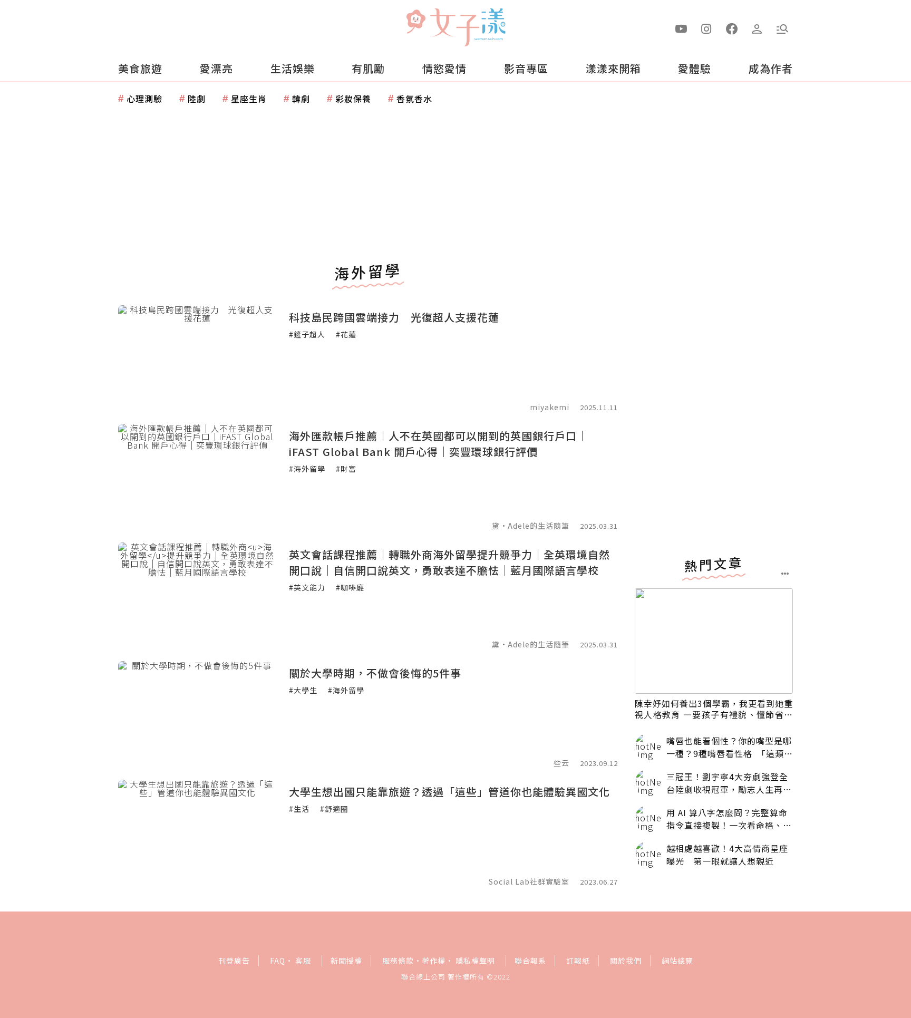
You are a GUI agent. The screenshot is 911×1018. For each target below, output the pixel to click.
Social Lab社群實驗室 (529, 881)
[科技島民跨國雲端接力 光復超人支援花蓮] (197, 358)
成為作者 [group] (771, 68)
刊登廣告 (234, 960)
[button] (782, 27)
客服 (303, 960)
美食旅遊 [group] (140, 68)
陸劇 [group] (197, 98)
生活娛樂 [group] (292, 68)
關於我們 (626, 960)
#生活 (299, 808)
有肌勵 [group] (368, 68)
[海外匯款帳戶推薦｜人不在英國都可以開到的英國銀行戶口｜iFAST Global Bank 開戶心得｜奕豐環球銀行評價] (197, 476)
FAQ (277, 960)
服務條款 (398, 960)
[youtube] (681, 27)
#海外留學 (307, 468)
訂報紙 (578, 960)
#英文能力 (307, 587)
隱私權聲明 (475, 960)
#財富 (346, 468)
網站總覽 (677, 960)
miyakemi (550, 407)
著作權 (433, 960)
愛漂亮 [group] (216, 68)
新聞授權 (346, 960)
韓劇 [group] (301, 98)
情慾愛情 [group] (444, 68)
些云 (561, 763)
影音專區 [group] (526, 68)
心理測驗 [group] (144, 98)
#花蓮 (346, 334)
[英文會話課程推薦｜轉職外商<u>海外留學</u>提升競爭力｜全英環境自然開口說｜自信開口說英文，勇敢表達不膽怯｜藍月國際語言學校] (197, 595)
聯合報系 (530, 960)
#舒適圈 (334, 808)
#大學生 (303, 690)
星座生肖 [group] (249, 98)
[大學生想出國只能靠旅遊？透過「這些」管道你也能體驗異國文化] (197, 832)
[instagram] (706, 27)
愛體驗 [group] (694, 68)
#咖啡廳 (350, 587)
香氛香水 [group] (414, 98)
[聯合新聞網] (415, 22)
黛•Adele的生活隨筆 (530, 525)
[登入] (757, 27)
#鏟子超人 (307, 334)
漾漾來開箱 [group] (613, 68)
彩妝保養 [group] (353, 98)
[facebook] (731, 27)
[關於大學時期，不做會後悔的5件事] (197, 714)
